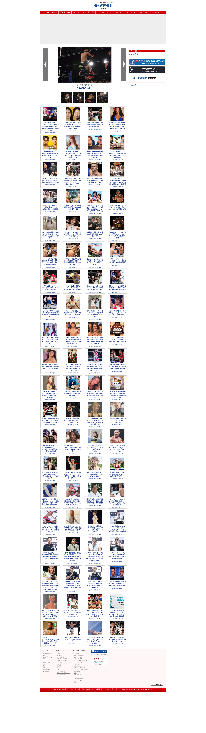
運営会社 (114, 689)
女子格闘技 (46, 671)
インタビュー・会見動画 (80, 660)
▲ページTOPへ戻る (157, 685)
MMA (68, 12)
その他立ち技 (46, 662)
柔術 (44, 667)
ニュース (54, 12)
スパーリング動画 (79, 655)
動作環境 (64, 689)
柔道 (44, 665)
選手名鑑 (59, 665)
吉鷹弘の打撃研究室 (79, 667)
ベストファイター (131, 12)
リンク (58, 669)
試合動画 (76, 653)
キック (83, 12)
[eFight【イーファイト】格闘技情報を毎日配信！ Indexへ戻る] (103, 5)
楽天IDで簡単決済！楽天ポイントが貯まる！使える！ (99, 662)
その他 (147, 12)
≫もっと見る (133, 54)
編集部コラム (77, 674)
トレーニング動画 (79, 658)
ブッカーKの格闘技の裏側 (81, 669)
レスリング (46, 664)
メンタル (76, 676)
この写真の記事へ (84, 88)
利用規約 (71, 689)
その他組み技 (46, 669)
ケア (75, 673)
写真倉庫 (76, 664)
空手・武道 (91, 12)
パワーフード (60, 664)
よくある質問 (96, 689)
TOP (48, 12)
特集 (75, 681)
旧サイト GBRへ (106, 689)
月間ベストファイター (62, 658)
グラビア (109, 12)
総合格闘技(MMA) (47, 653)
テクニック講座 (78, 657)
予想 (58, 667)
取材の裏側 (77, 671)
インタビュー (77, 665)
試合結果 (62, 12)
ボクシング (76, 12)
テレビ (140, 12)
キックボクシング (47, 657)
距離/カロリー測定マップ (63, 673)
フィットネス (100, 12)
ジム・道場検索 (61, 671)
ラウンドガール (118, 12)
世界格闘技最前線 (79, 678)
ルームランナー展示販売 (99, 655)
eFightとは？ (57, 689)
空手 (44, 660)
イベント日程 (155, 12)
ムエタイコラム (78, 680)
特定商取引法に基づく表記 (83, 689)
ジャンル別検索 (61, 674)
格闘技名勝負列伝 (61, 660)
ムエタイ (45, 658)
